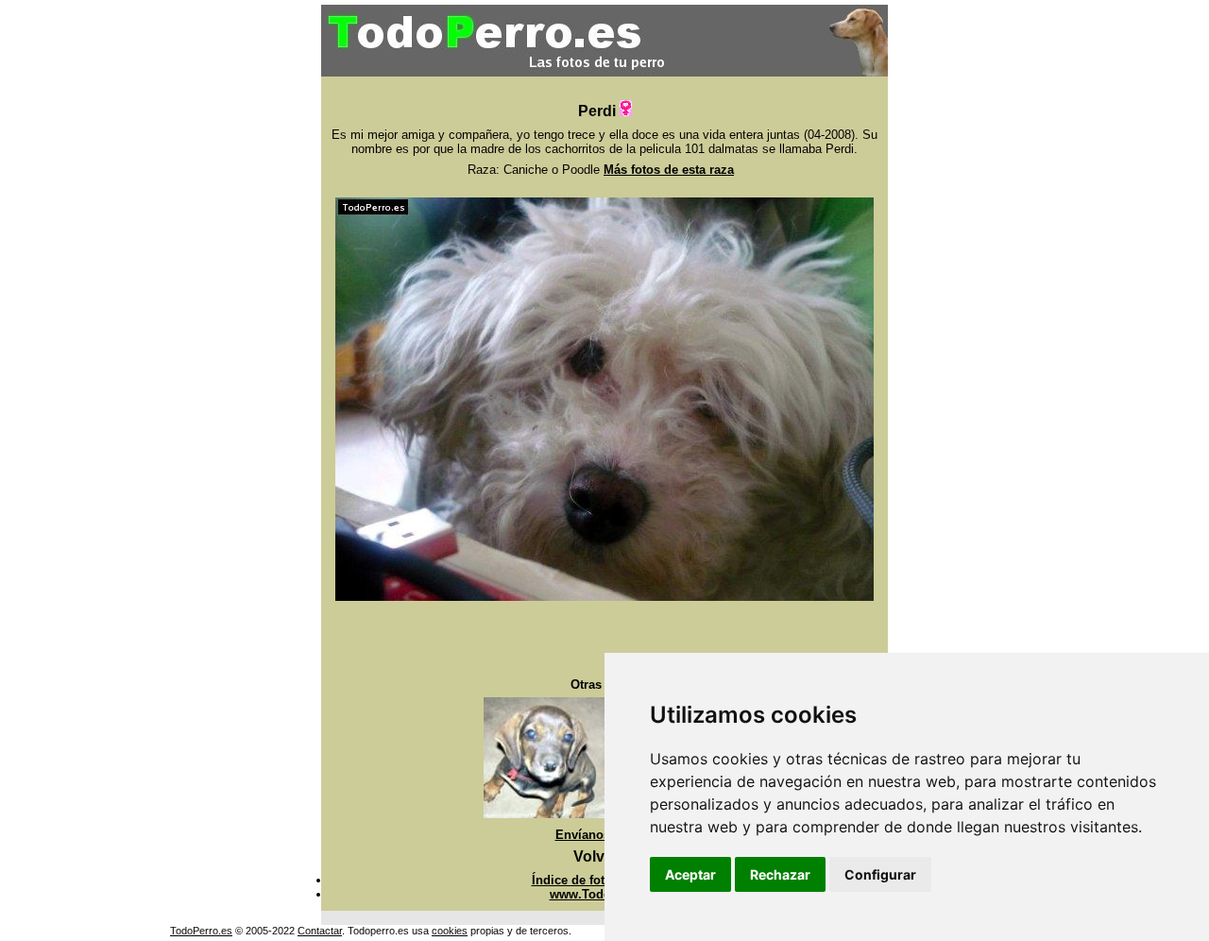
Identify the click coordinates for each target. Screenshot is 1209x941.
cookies (450, 930)
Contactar (320, 930)
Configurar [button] (880, 874)
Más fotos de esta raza (669, 170)
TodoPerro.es (201, 930)
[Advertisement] (604, 639)
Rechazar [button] (780, 874)
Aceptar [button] (690, 874)
